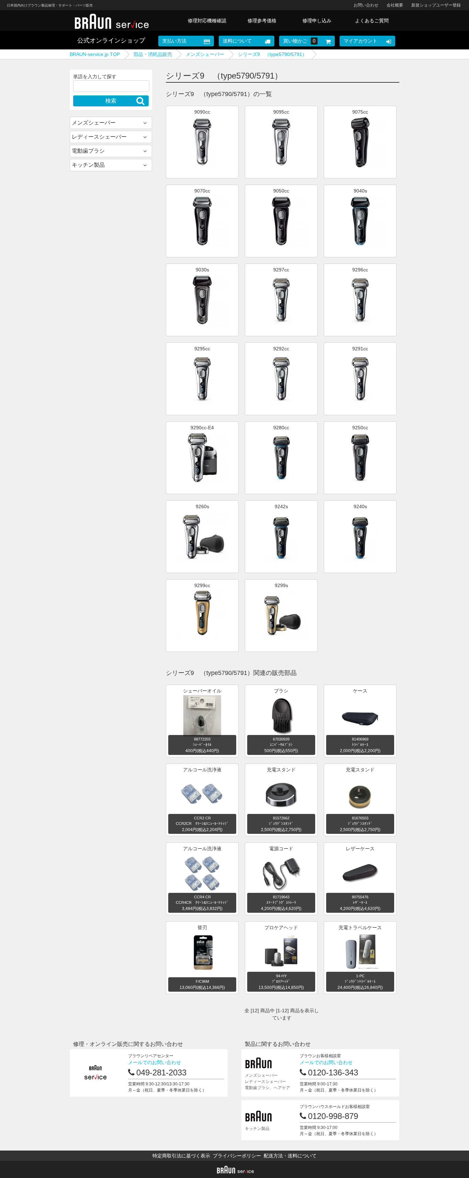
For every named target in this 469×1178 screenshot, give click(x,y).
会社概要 (395, 5)
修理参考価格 (262, 20)
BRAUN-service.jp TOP (95, 54)
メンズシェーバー (205, 54)
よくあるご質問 (372, 20)
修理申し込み (316, 20)
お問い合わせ (366, 5)
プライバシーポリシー (237, 1155)
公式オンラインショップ (111, 40)
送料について (237, 41)
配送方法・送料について (290, 1155)
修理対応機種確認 (207, 20)
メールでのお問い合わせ (154, 1062)
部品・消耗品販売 (153, 54)
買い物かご (299, 41)
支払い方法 (174, 41)
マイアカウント (360, 41)
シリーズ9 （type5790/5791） (272, 54)
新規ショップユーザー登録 (436, 5)
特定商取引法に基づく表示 (181, 1155)
